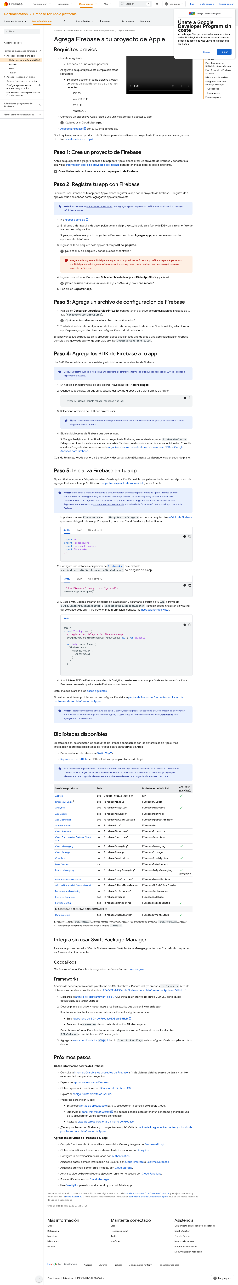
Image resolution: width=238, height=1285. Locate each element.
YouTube (115, 1241)
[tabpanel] (126, 548)
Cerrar (206, 52)
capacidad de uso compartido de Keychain (163, 710)
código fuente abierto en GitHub (92, 1094)
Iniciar (224, 51)
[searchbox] (22, 31)
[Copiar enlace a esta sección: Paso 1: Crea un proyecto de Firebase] (144, 153)
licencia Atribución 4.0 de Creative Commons (147, 1193)
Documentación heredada (188, 1251)
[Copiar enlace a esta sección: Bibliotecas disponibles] (111, 734)
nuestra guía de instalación (87, 371)
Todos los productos (169, 1264)
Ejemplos (145, 20)
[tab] (67, 530)
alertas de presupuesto (93, 1105)
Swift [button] (79, 530)
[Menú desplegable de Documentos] (97, 4)
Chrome (103, 1264)
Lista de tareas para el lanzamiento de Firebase (106, 1121)
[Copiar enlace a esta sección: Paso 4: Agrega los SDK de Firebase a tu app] (160, 354)
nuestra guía (136, 969)
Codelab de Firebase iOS (116, 1088)
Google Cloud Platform (140, 1264)
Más (106, 3)
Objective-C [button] (95, 530)
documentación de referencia (108, 504)
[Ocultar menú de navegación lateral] (39, 1279)
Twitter (114, 1236)
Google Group (182, 1236)
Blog (191, 3)
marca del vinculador (89, 1040)
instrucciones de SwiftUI (155, 609)
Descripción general (15, 20)
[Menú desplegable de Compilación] (51, 4)
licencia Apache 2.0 (75, 1196)
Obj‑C (108, 753)
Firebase (58, 30)
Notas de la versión (184, 1241)
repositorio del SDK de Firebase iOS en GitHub (100, 1018)
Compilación (40, 3)
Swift (100, 753)
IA (64, 20)
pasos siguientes (97, 691)
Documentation (16, 14)
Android (88, 1264)
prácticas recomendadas (99, 206)
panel (95, 1112)
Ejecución (63, 3)
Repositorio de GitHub (73, 759)
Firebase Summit (119, 1230)
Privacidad (68, 1278)
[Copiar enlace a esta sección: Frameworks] (82, 979)
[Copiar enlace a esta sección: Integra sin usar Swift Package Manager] (150, 940)
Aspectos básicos (42, 20)
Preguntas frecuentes (186, 1246)
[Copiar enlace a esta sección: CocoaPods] (79, 962)
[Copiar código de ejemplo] (190, 397)
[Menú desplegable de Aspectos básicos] (56, 21)
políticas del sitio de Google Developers (148, 1196)
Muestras (52, 1236)
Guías (50, 1225)
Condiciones (53, 1278)
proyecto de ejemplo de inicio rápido (122, 483)
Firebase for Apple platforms (55, 14)
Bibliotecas (52, 1241)
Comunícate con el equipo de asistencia (195, 1225)
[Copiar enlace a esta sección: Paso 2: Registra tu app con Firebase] (143, 185)
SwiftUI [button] (67, 530)
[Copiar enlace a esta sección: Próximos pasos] (94, 1058)
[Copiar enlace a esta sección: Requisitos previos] (100, 50)
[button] (19, 51)
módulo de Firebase (180, 517)
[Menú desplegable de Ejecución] (72, 4)
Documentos (86, 3)
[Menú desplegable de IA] (69, 21)
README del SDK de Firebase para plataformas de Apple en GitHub (143, 990)
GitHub (51, 1246)
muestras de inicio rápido (80, 139)
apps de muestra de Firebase (91, 1082)
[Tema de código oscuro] (184, 397)
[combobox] (135, 4)
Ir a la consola (206, 3)
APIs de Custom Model (73, 885)
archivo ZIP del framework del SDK (95, 997)
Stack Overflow (182, 1230)
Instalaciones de (68, 879)
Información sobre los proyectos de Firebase (92, 165)
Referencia (128, 20)
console (75, 219)
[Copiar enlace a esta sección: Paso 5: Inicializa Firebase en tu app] (140, 471)
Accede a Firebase (71, 128)
